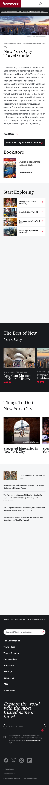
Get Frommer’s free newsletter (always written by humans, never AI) (24, 12)
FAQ (6, 684)
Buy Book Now (25, 172)
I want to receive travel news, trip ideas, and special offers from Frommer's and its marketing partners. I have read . (25, 739)
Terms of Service (9, 774)
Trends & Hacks (11, 653)
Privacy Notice (9, 769)
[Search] (42, 631)
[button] (45, 4)
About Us (8, 672)
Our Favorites (10, 659)
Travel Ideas (9, 647)
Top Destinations (12, 641)
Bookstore (9, 665)
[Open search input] (40, 3)
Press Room (10, 690)
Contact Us (9, 678)
